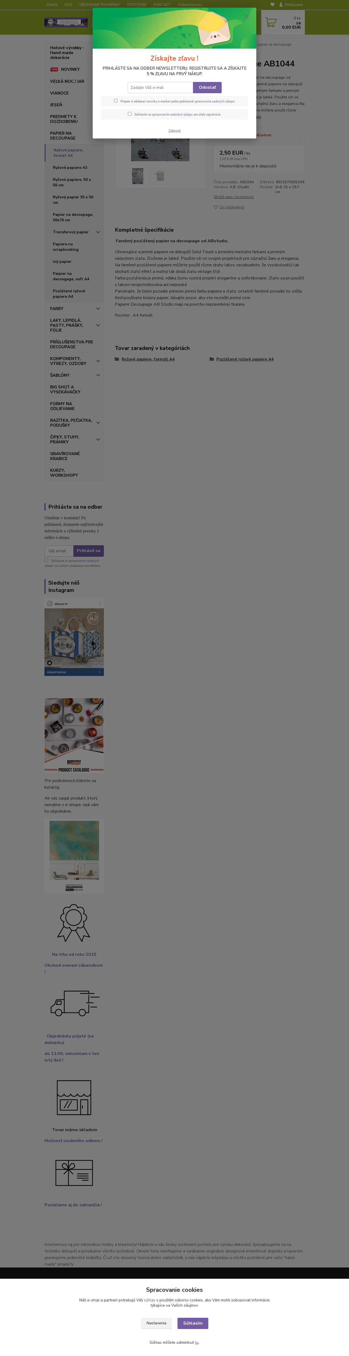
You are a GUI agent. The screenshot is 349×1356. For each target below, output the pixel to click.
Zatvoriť (174, 130)
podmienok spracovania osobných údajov (206, 101)
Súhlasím (193, 1323)
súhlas (149, 1300)
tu (196, 1342)
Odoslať (207, 87)
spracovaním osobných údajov (172, 115)
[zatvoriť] (246, 16)
